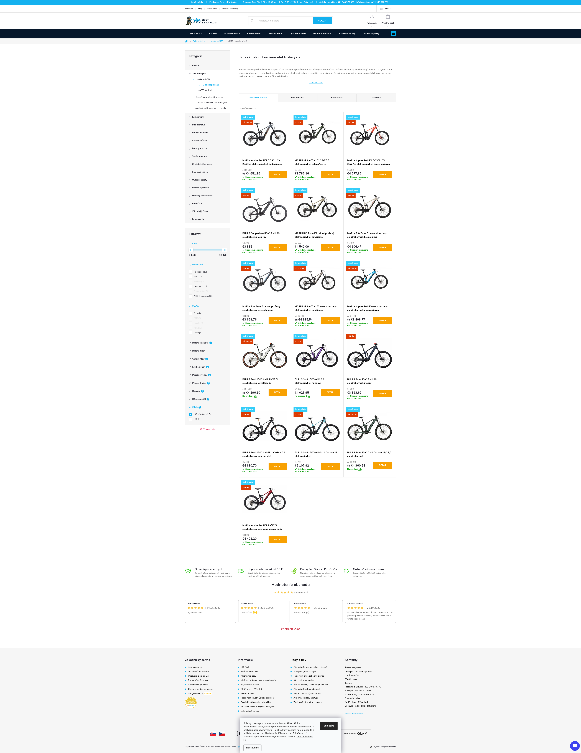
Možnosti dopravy (249, 671)
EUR (387, 8)
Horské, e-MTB (202, 79)
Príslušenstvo (198, 124)
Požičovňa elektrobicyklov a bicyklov (258, 706)
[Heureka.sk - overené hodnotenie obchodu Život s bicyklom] (191, 702)
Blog (200, 8)
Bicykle (195, 65)
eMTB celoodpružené (209, 84)
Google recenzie (196, 693)
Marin (197, 332)
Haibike (198, 323)
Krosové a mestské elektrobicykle (211, 102)
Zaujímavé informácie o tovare (308, 702)
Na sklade (200, 272)
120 (197, 419)
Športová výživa (200, 172)
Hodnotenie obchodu (290, 584)
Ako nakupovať (195, 667)
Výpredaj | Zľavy (200, 211)
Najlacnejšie (297, 98)
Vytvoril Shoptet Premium (385, 746)
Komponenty (198, 116)
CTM (197, 318)
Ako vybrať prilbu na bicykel (307, 689)
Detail (278, 174)
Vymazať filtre (209, 429)
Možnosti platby (248, 676)
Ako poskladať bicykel (304, 680)
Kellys (197, 328)
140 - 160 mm (202, 414)
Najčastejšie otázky (250, 685)
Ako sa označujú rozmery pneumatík (311, 685)
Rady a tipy (298, 660)
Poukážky (197, 203)
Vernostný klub (248, 693)
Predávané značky (230, 8)
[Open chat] (575, 746)
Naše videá (212, 8)
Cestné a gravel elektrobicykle (209, 97)
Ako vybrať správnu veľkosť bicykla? (310, 667)
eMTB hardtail (205, 90)
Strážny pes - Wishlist (251, 689)
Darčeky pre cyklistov (202, 195)
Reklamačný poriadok (198, 685)
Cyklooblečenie (199, 140)
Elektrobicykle (199, 73)
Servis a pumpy (199, 156)
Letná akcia (200, 286)
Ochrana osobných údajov (200, 689)
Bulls (197, 313)
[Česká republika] (222, 733)
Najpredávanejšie (258, 98)
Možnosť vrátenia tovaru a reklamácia (258, 680)
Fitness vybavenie (200, 187)
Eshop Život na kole (250, 711)
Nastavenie (252, 747)
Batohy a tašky (199, 148)
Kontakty (189, 8)
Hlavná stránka (196, 2)
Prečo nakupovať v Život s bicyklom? (258, 698)
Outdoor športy (199, 179)
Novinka (198, 281)
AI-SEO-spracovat (203, 296)
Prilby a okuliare (200, 132)
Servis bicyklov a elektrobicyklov (256, 702)
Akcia (198, 276)
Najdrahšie (337, 98)
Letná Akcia (198, 219)
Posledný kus (200, 291)
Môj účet (245, 667)
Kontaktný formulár (354, 713)
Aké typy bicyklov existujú (306, 698)
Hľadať (323, 20)
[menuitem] (195, 33)
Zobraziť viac (316, 82)
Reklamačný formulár (198, 680)
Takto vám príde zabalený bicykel (309, 676)
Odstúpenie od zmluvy (198, 676)
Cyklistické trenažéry (202, 164)
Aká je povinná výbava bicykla (307, 693)
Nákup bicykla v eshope (305, 671)
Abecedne (376, 98)
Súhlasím (329, 725)
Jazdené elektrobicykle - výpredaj (210, 108)
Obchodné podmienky (198, 671)
